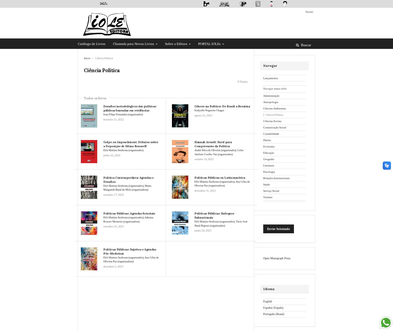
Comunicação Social (274, 127)
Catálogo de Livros (91, 44)
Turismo (267, 197)
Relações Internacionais (276, 178)
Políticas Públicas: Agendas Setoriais (129, 213)
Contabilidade (271, 133)
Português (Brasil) (273, 314)
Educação (268, 152)
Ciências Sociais (272, 121)
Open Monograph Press (276, 258)
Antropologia (270, 102)
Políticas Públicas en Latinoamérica (219, 178)
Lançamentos (270, 78)
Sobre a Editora (176, 44)
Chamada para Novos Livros (134, 44)
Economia (268, 146)
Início (87, 58)
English (267, 301)
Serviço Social (271, 190)
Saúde (266, 184)
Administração (271, 95)
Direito (267, 140)
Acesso (309, 11)
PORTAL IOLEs (209, 44)
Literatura (268, 165)
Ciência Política (274, 114)
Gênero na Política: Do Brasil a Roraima (222, 106)
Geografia (268, 159)
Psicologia (269, 171)
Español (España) (273, 307)
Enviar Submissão (278, 228)
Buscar (305, 45)
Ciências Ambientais (274, 108)
